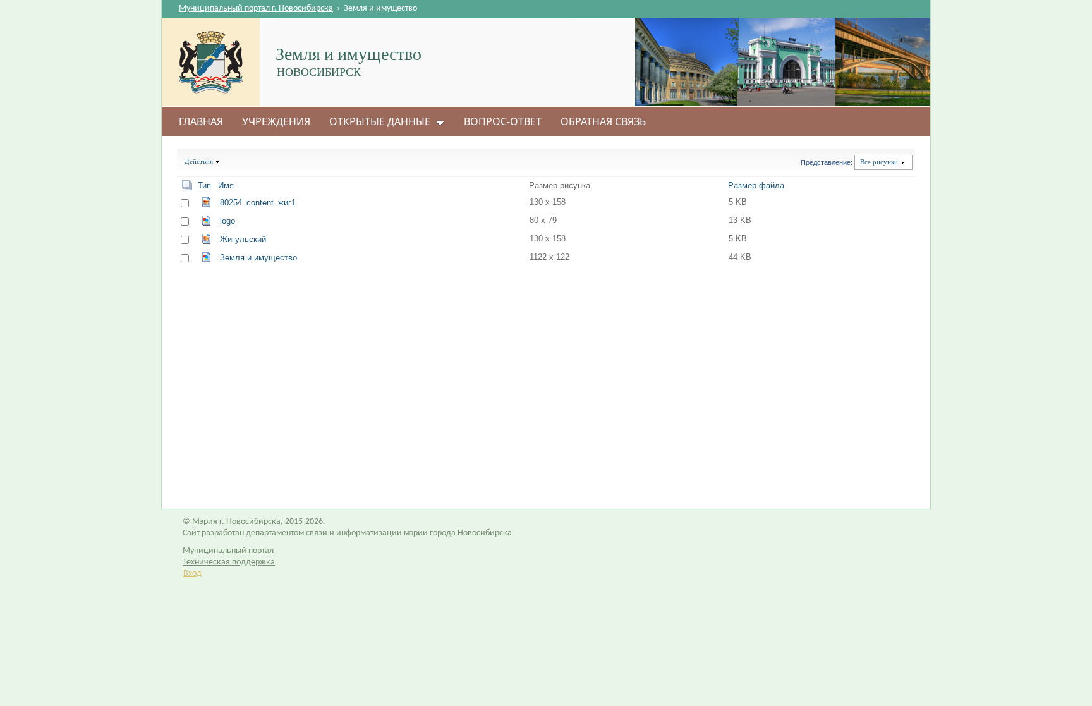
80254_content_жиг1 (258, 202)
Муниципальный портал (228, 551)
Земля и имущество (258, 257)
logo (227, 221)
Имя (226, 185)
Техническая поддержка (229, 562)
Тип (204, 185)
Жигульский (243, 239)
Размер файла (756, 185)
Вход (192, 573)
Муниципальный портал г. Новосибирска (256, 8)
